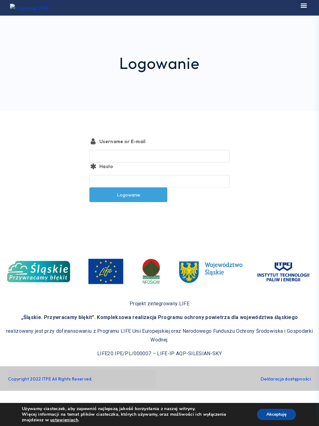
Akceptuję (276, 414)
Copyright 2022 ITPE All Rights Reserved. (50, 379)
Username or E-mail (122, 141)
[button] (304, 5)
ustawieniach (64, 420)
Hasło (106, 166)
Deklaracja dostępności (285, 379)
